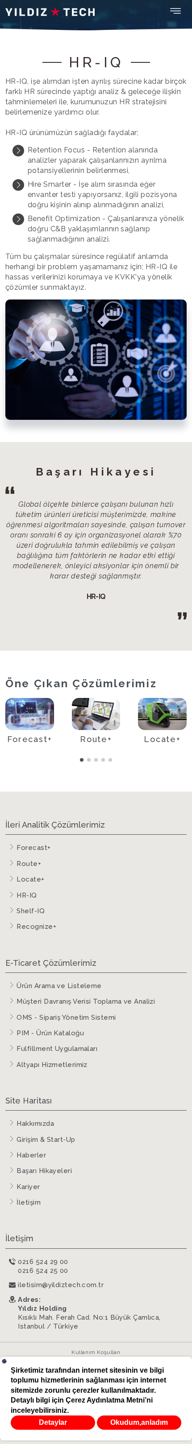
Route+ (29, 864)
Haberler (31, 1155)
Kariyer (28, 1187)
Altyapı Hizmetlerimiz (52, 1065)
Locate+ (30, 879)
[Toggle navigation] (175, 12)
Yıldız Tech (50, 11)
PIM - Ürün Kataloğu (50, 1033)
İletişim (29, 1202)
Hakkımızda (35, 1124)
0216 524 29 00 (43, 1262)
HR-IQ (27, 895)
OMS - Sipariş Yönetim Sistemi (66, 1017)
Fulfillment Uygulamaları (57, 1049)
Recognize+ (36, 927)
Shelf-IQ (31, 911)
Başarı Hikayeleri (44, 1171)
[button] (81, 760)
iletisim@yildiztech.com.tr (61, 1285)
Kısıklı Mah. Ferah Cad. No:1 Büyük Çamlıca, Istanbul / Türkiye (89, 1313)
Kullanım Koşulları (96, 1352)
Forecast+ (33, 848)
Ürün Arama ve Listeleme (59, 986)
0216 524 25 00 (43, 1271)
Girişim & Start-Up (46, 1140)
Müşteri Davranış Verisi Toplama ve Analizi (86, 1001)
